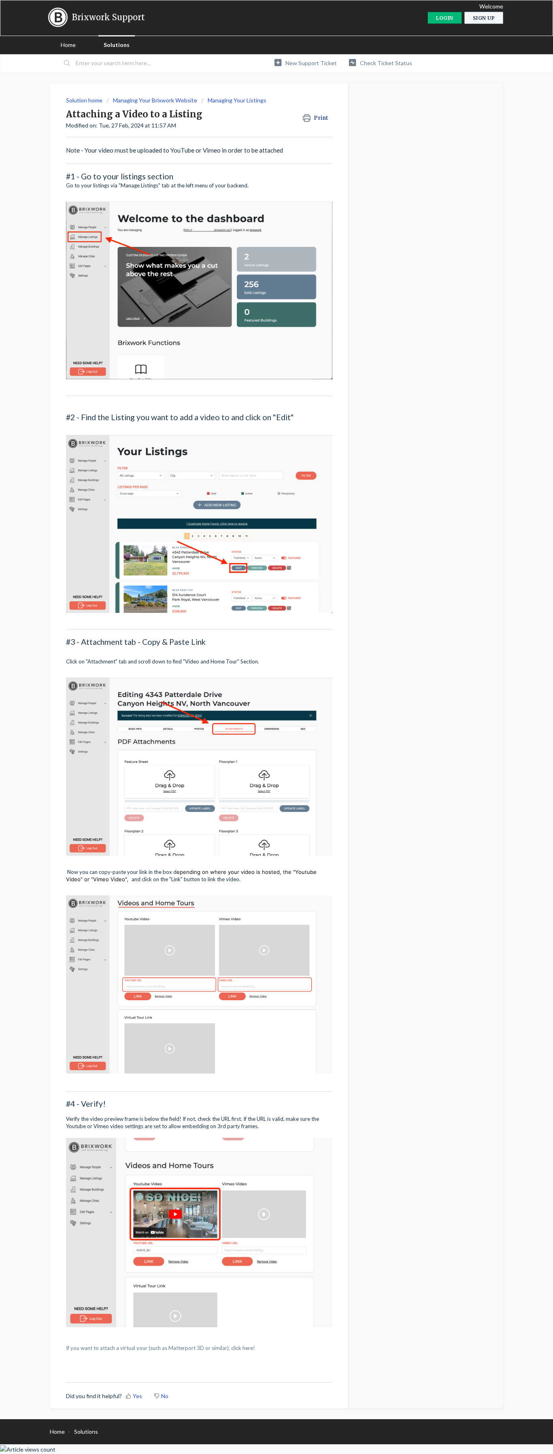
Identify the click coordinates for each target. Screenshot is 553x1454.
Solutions (117, 44)
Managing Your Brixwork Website (155, 100)
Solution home (85, 100)
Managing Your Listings (237, 100)
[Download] (261, 640)
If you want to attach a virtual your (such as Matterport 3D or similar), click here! (160, 1348)
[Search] (67, 63)
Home (68, 44)
